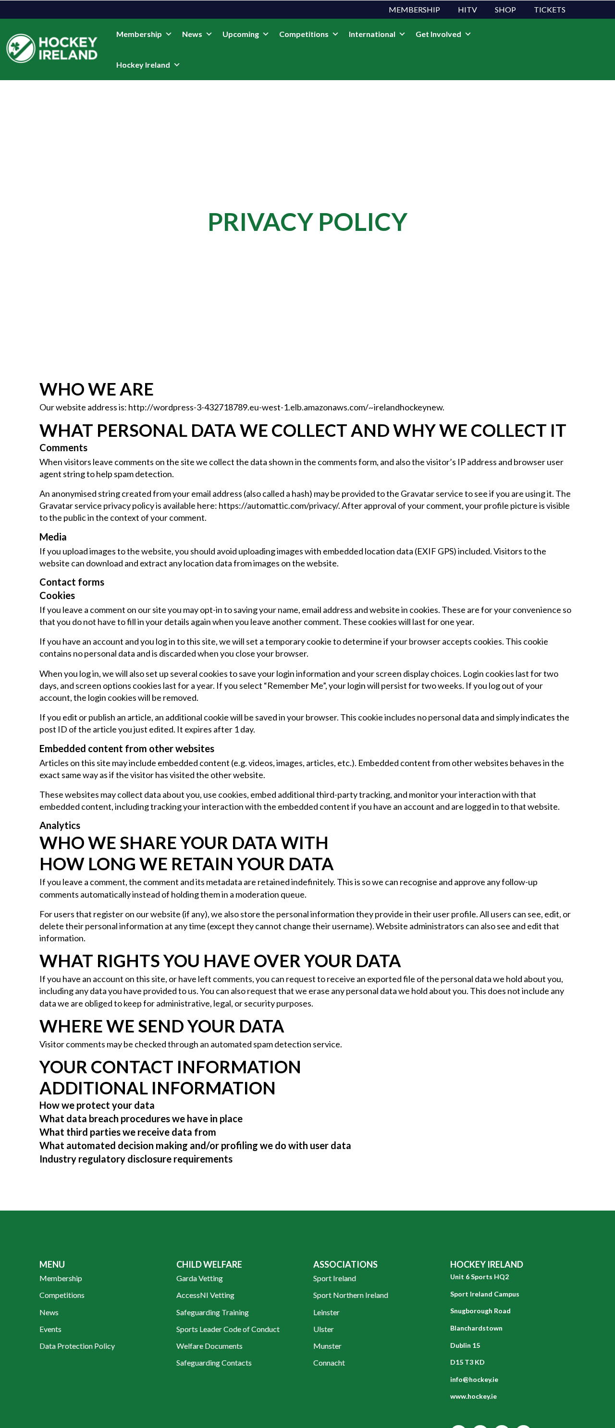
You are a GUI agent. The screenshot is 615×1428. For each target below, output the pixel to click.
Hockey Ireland (143, 64)
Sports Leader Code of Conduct (228, 1328)
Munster (327, 1345)
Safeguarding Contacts (214, 1362)
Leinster (326, 1312)
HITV (467, 9)
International (372, 33)
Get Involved (438, 33)
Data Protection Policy (77, 1345)
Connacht (329, 1362)
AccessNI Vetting (205, 1294)
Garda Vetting (199, 1278)
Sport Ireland (334, 1278)
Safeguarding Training (212, 1312)
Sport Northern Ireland (350, 1294)
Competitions (304, 33)
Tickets (550, 9)
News (192, 33)
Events (50, 1328)
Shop (505, 9)
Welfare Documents (209, 1345)
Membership (414, 9)
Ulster (323, 1328)
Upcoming (240, 33)
